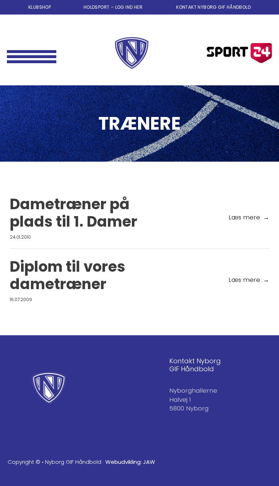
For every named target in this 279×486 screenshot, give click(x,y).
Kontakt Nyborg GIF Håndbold (213, 7)
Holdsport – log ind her (114, 7)
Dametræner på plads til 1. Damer (73, 213)
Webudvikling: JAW (130, 462)
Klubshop (39, 7)
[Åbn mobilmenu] (32, 53)
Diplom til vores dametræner (67, 275)
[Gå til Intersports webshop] (239, 53)
